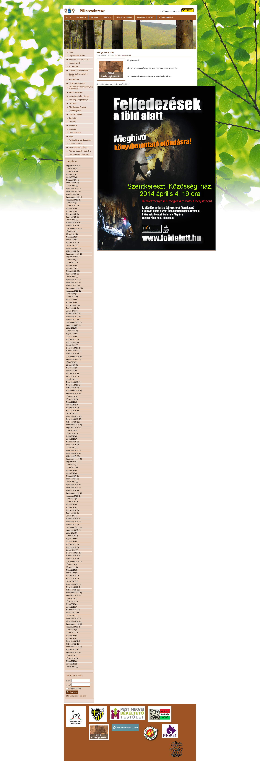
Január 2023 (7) (72, 277)
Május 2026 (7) (71, 174)
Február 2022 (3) (72, 308)
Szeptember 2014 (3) (74, 561)
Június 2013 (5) (72, 601)
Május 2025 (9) (71, 208)
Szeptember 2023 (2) (74, 254)
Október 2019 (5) (72, 388)
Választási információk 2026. (79, 59)
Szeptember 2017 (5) (74, 459)
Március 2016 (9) (72, 510)
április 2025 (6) (71, 211)
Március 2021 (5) (72, 339)
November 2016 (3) (73, 487)
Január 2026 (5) (72, 186)
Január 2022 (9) (72, 311)
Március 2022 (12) (73, 305)
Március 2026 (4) (72, 180)
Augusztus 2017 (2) (73, 462)
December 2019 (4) (73, 382)
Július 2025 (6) (71, 203)
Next (196, 36)
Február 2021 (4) (72, 342)
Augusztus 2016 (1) (73, 496)
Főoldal (68, 17)
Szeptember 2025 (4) (74, 197)
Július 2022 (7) (71, 294)
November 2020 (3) (73, 351)
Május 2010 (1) (71, 661)
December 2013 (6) (73, 584)
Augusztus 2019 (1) (73, 393)
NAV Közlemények (75, 92)
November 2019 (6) (73, 385)
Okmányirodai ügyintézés (124, 17)
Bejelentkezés (72, 692)
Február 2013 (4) (72, 613)
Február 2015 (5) (72, 547)
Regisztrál (82, 696)
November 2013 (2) (73, 587)
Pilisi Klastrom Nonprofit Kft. (145, 17)
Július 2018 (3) (71, 430)
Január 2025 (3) (72, 220)
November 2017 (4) (73, 453)
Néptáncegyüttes (75, 111)
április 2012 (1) (71, 638)
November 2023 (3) (73, 248)
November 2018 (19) (74, 419)
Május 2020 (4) (71, 368)
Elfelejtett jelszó (72, 696)
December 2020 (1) (73, 348)
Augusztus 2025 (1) (73, 200)
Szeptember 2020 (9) (74, 356)
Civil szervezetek (75, 133)
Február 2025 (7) (72, 217)
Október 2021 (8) (72, 319)
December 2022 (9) (73, 280)
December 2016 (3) (73, 485)
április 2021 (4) (71, 337)
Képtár (71, 136)
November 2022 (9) (73, 282)
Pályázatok (107, 17)
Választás (72, 129)
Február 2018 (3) (72, 445)
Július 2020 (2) (71, 362)
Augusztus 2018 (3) (73, 428)
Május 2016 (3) (71, 504)
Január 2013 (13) (72, 615)
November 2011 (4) (73, 641)
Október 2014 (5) (72, 559)
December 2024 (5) (73, 223)
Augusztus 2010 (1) (73, 653)
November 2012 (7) (73, 621)
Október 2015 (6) (72, 524)
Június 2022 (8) (72, 297)
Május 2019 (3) (71, 402)
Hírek (71, 52)
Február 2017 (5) (72, 479)
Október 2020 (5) (72, 354)
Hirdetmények (74, 80)
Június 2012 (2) (72, 633)
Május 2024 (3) (71, 237)
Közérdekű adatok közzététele (80, 151)
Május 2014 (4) (71, 570)
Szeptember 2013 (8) (74, 593)
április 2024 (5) (71, 240)
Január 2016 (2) (72, 516)
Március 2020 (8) (72, 374)
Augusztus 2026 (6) (73, 166)
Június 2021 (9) (72, 331)
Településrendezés (76, 144)
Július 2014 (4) (71, 564)
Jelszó (68, 685)
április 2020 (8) (71, 371)
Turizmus (72, 122)
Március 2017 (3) (72, 476)
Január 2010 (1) (72, 667)
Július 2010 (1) (71, 655)
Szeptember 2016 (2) (74, 493)
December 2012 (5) (73, 618)
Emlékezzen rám (74, 688)
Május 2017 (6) (71, 470)
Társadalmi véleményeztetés (79, 155)
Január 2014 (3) (72, 581)
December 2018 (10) (74, 416)
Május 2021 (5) (71, 334)
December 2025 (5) (73, 189)
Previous (63, 36)
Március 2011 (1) (72, 650)
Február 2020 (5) (72, 376)
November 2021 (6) (73, 317)
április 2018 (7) (71, 439)
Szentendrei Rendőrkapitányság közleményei (81, 88)
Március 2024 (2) (72, 243)
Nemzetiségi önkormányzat (79, 96)
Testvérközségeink (75, 114)
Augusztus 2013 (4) (73, 596)
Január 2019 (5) (72, 413)
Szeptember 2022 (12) (74, 288)
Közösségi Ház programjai (78, 100)
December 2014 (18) (74, 553)
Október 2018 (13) (73, 422)
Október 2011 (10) (72, 644)
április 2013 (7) (71, 607)
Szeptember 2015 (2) (74, 527)
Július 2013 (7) (71, 598)
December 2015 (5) (73, 519)
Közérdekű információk (166, 17)
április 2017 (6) (71, 473)
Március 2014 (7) (72, 576)
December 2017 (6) (73, 450)
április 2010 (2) (71, 664)
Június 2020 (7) (72, 365)
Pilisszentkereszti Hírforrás (78, 147)
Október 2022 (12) (73, 285)
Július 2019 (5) (71, 396)
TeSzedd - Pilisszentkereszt (79, 70)
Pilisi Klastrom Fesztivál (77, 107)
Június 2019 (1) (72, 399)
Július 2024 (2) (71, 231)
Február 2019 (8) (72, 411)
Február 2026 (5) (72, 183)
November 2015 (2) (73, 522)
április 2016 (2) (71, 507)
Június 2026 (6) (72, 171)
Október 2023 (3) (72, 251)
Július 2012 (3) (71, 630)
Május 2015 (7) (71, 539)
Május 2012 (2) (71, 635)
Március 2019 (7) (72, 408)
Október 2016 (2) (72, 490)
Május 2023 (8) (71, 265)
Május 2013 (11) (72, 604)
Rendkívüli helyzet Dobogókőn (80, 140)
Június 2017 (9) (72, 467)
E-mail (68, 681)
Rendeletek (94, 17)
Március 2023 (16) (73, 271)
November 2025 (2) (73, 191)
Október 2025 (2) (72, 194)
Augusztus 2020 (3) (73, 359)
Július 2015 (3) (71, 533)
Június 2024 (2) (72, 234)
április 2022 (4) (71, 302)
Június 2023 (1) (72, 263)
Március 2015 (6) (72, 544)
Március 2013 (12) (73, 610)
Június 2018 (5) (72, 433)
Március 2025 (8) (72, 214)
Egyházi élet (73, 118)
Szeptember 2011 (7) (74, 647)
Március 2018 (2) (72, 442)
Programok (73, 125)
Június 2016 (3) (72, 502)
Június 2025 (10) (72, 206)
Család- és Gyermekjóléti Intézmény (78, 75)
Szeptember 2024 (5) (74, 228)
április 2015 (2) (71, 541)
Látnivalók (72, 103)
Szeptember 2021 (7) (74, 322)
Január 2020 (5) (72, 379)
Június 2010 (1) (72, 658)
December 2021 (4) (73, 314)
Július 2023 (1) (71, 260)
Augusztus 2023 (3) (73, 257)
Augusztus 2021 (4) (73, 325)
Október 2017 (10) (73, 456)
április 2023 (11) (72, 268)
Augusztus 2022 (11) (73, 291)
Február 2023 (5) (72, 274)
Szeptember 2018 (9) (74, 425)
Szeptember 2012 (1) (74, 624)
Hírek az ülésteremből (77, 83)
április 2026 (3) (71, 177)
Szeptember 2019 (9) (74, 391)
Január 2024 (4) (72, 245)
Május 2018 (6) (71, 436)
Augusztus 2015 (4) (73, 530)
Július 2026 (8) (71, 169)
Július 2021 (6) (71, 328)
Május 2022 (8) (71, 300)
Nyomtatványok (74, 63)
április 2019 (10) (72, 405)
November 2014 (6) (73, 556)
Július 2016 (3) (71, 499)
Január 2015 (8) (72, 550)
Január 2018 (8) (72, 448)
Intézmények (73, 67)
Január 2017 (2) (72, 482)
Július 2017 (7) (71, 465)
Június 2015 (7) (72, 536)
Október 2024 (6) (72, 226)
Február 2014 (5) (72, 578)
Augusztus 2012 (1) (73, 627)
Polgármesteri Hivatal (77, 56)
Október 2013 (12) (73, 590)
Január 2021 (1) (72, 345)
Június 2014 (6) (72, 567)
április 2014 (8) (71, 573)
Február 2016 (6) (72, 513)
